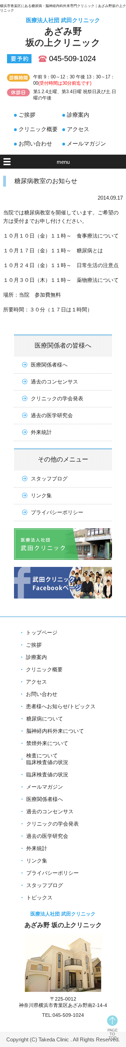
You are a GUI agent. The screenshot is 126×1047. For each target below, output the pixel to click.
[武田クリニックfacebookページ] (63, 604)
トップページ (41, 632)
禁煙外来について (47, 743)
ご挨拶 (27, 115)
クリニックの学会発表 (57, 398)
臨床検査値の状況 (47, 774)
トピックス (39, 897)
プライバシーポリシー (57, 512)
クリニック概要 (38, 129)
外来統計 (41, 432)
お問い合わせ (35, 144)
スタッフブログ (49, 479)
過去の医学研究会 (52, 415)
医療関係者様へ (49, 365)
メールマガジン (86, 144)
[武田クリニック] (63, 565)
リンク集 (41, 495)
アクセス (78, 129)
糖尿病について (44, 719)
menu (63, 162)
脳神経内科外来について (55, 731)
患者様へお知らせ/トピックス (61, 706)
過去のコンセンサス (54, 381)
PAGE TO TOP (112, 1034)
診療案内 (78, 115)
